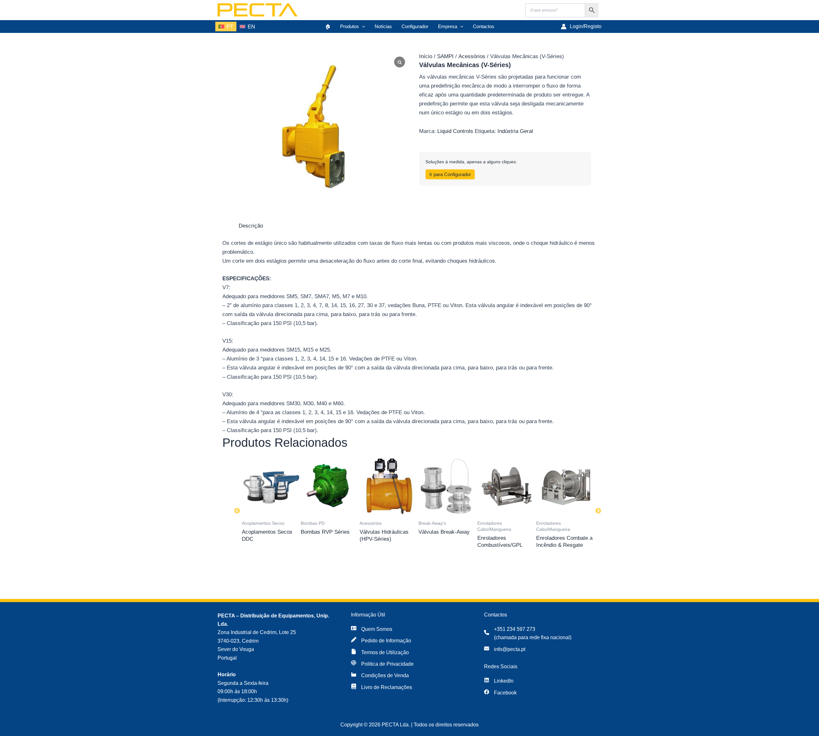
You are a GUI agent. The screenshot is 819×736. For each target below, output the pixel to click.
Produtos (349, 26)
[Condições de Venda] (380, 675)
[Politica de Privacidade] (382, 664)
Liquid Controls (455, 131)
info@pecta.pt (509, 649)
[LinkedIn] (498, 681)
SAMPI (445, 56)
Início (425, 56)
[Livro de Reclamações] (381, 687)
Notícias (383, 26)
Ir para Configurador (450, 174)
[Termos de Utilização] (380, 652)
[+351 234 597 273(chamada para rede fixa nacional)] (527, 633)
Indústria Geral (515, 131)
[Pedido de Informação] (381, 641)
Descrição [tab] (251, 226)
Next (598, 511)
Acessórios (471, 56)
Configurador (415, 26)
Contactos (483, 26)
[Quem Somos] (371, 629)
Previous (237, 511)
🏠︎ (327, 26)
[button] (362, 26)
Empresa (447, 26)
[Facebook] (500, 693)
